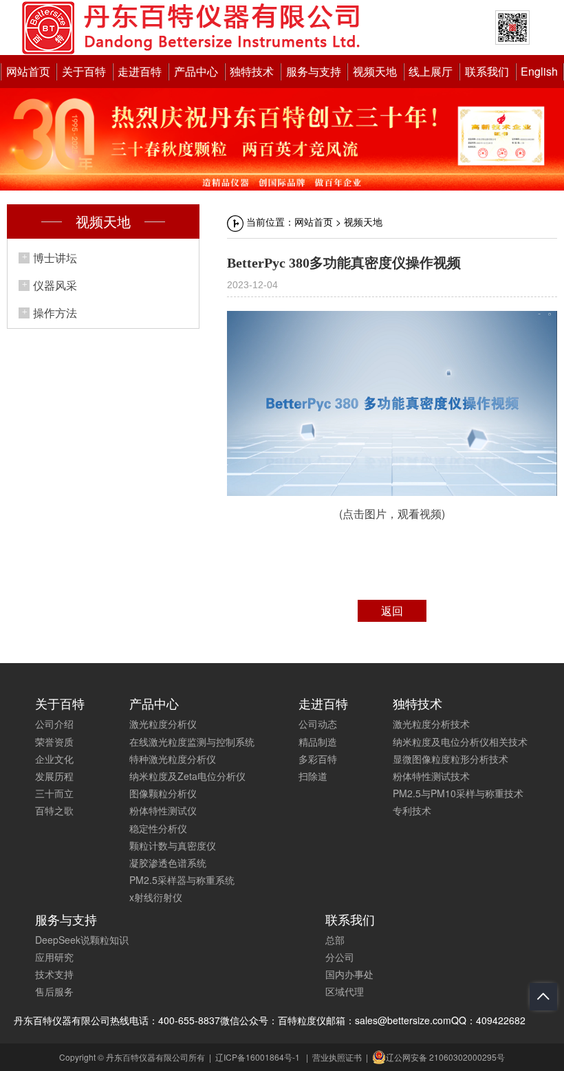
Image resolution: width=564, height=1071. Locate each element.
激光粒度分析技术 (431, 724)
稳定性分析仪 (158, 828)
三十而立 (54, 793)
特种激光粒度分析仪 (172, 759)
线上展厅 (431, 71)
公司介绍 (54, 724)
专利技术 (412, 810)
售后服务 (54, 991)
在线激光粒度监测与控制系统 (191, 741)
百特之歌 (54, 810)
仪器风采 (55, 285)
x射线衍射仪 (155, 897)
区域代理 (344, 991)
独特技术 (252, 71)
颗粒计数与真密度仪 (172, 845)
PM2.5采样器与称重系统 (182, 880)
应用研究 (54, 957)
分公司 (339, 957)
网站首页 (28, 71)
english (539, 71)
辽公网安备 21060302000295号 (445, 1057)
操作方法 (55, 313)
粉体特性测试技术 (431, 776)
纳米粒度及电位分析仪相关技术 (460, 741)
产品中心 (196, 71)
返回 (392, 610)
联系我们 (487, 71)
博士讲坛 (55, 258)
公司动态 (318, 724)
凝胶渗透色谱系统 (167, 862)
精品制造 (318, 741)
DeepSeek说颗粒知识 (82, 939)
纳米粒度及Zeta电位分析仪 (187, 776)
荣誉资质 (54, 741)
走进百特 (140, 71)
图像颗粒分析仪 (163, 793)
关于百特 (84, 71)
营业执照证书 (337, 1057)
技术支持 (54, 974)
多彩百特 (318, 759)
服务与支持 (313, 71)
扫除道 (313, 776)
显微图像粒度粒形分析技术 (450, 759)
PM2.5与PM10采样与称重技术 (458, 793)
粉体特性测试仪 (163, 810)
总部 (335, 939)
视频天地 (375, 71)
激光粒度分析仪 (163, 724)
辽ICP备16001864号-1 (257, 1057)
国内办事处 (349, 974)
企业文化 (54, 759)
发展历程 (54, 776)
